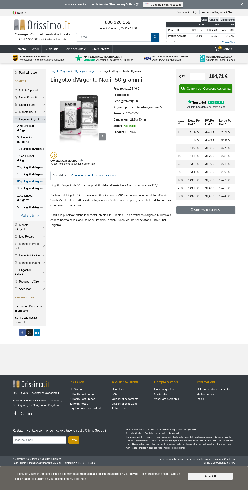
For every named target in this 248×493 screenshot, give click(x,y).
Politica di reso (120, 408)
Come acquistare (75, 49)
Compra (21, 49)
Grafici (100, 49)
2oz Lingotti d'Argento (30, 188)
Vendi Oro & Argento (166, 398)
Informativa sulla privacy (199, 459)
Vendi (35, 49)
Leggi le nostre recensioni (85, 408)
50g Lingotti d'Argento (86, 71)
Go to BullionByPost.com (166, 4)
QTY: (182, 76)
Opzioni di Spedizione (145, 433)
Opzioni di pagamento (125, 398)
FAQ (194, 12)
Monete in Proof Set (27, 246)
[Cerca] (155, 37)
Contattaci (183, 12)
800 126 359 (20, 392)
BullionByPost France (82, 398)
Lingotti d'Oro (26, 104)
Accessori (24, 289)
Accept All (210, 476)
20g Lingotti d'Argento (30, 167)
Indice (200, 398)
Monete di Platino (29, 262)
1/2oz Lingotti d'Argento (25, 158)
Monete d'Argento (21, 227)
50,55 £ (215, 36)
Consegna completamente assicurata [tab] (94, 175)
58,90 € (200, 36)
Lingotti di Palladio (23, 272)
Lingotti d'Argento (60, 71)
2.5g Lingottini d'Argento (25, 128)
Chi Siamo (75, 389)
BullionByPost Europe (82, 393)
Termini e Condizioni (224, 459)
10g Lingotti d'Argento (30, 148)
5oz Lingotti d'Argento (30, 207)
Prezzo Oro (174, 30)
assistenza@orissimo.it (45, 392)
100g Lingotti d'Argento (25, 198)
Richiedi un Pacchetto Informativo (28, 308)
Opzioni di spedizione (125, 403)
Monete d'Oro (27, 111)
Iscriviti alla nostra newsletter (26, 320)
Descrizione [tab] (60, 175)
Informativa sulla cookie (172, 459)
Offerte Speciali (28, 90)
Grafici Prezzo (205, 393)
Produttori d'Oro (28, 281)
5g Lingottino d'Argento (25, 139)
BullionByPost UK (79, 403)
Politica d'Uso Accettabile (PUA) (219, 462)
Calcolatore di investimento (213, 389)
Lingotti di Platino (29, 255)
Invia (74, 439)
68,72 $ (230, 36)
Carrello (226, 48)
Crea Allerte (229, 42)
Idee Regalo (26, 236)
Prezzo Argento (177, 36)
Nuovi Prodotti (27, 97)
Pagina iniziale (27, 72)
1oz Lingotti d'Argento (30, 174)
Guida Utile (51, 49)
